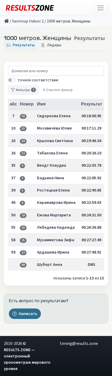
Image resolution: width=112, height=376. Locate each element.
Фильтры (25, 89)
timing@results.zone (79, 343)
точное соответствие (37, 80)
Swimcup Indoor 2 (28, 21)
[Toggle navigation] (100, 8)
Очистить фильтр (59, 90)
